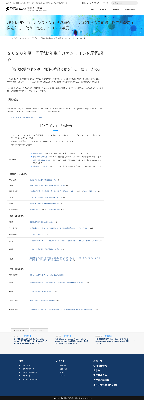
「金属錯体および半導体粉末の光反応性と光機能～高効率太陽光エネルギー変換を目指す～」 (59, 228)
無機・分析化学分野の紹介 (42, 160)
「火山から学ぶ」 (34, 209)
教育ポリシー (27, 365)
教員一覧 (97, 361)
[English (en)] (107, 3)
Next (134, 341)
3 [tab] (70, 350)
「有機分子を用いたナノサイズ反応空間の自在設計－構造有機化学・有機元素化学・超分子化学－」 (62, 309)
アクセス (96, 3)
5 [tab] (77, 350)
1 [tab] (63, 350)
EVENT (62, 376)
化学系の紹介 (37, 153)
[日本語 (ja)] (104, 3)
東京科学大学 (100, 375)
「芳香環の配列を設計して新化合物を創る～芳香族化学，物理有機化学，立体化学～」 (57, 283)
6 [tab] (80, 350)
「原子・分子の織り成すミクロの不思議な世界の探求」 (47, 185)
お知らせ (60, 361)
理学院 (96, 370)
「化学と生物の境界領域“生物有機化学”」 (42, 300)
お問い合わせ (86, 3)
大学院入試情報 (101, 380)
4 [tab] (74, 350)
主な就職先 (26, 376)
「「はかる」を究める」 (37, 234)
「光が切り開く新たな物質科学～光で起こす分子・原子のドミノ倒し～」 (53, 191)
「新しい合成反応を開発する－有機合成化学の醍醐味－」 (48, 275)
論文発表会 (63, 369)
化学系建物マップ (28, 369)
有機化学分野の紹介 (40, 166)
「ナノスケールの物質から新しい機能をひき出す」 (45, 197)
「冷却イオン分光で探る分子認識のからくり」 (44, 203)
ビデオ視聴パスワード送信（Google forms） (27, 117)
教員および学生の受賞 (30, 372)
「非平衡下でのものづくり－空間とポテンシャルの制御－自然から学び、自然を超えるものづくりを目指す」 (64, 241)
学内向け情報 (100, 366)
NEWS (62, 372)
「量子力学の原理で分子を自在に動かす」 (43, 180)
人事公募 (63, 365)
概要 (21, 361)
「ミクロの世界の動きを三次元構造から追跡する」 (45, 249)
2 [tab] (67, 350)
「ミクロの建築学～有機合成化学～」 (41, 292)
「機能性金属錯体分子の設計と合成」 (41, 222)
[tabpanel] (31, 339)
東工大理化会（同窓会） (31, 379)
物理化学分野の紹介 (40, 157)
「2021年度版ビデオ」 (90, 191)
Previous (9, 341)
